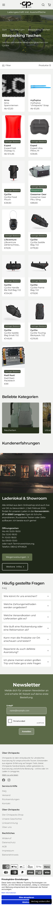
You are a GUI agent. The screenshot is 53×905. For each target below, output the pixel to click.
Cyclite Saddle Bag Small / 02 (13, 321)
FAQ (4, 791)
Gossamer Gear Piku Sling (39, 183)
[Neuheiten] (20, 418)
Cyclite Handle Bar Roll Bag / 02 (13, 275)
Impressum (8, 850)
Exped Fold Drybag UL (13, 136)
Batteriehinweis (10, 855)
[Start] (26, 5)
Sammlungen (17, 29)
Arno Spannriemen (13, 93)
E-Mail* (10, 706)
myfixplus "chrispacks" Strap (39, 93)
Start (4, 29)
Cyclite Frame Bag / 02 (39, 275)
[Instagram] (9, 780)
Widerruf (6, 838)
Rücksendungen (11, 799)
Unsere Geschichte (12, 819)
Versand (6, 795)
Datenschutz (8, 842)
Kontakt (6, 803)
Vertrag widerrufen (40, 901)
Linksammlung (10, 823)
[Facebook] (3, 780)
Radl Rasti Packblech (13, 366)
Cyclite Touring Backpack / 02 (39, 321)
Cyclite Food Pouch (13, 183)
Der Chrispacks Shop (12, 815)
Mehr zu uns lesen (10, 775)
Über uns (7, 827)
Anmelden (26, 731)
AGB (4, 846)
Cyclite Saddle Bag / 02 (39, 230)
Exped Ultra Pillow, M (39, 136)
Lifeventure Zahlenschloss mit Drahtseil (13, 230)
